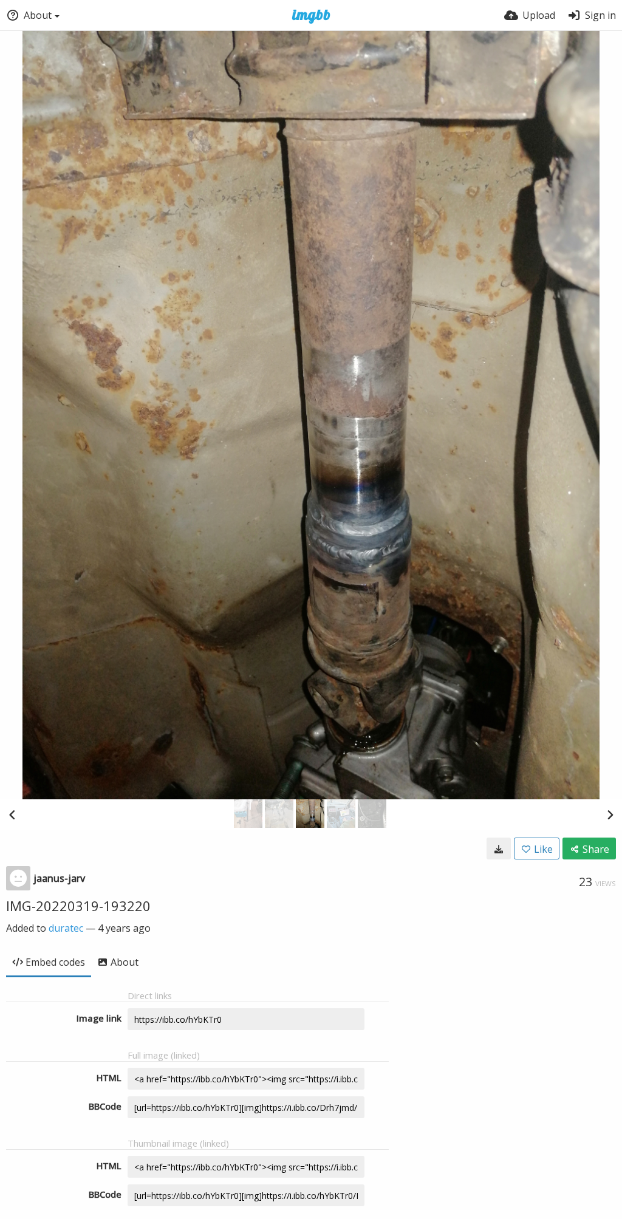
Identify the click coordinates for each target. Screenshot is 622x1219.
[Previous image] (12, 814)
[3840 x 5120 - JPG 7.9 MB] (499, 848)
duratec (66, 928)
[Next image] (610, 814)
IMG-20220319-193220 (78, 905)
